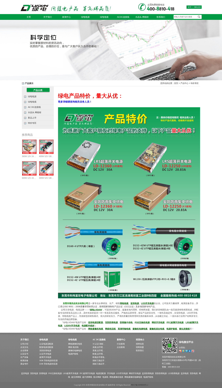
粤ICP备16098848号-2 (139, 385)
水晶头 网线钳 (142, 17)
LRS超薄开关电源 (70, 373)
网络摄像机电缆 (75, 344)
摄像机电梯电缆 (75, 350)
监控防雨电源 (148, 373)
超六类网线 (87, 377)
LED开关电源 (122, 373)
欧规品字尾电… (99, 357)
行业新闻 (121, 344)
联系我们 (161, 17)
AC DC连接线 (34, 107)
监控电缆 (185, 373)
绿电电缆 (104, 17)
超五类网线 (76, 377)
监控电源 (25, 373)
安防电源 (34, 373)
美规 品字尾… (99, 347)
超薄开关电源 (45, 357)
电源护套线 (73, 354)
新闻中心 (66, 17)
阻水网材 (97, 377)
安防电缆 (194, 373)
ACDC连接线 (123, 17)
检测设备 (24, 360)
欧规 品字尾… (99, 354)
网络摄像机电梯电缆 (133, 377)
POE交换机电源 (55, 373)
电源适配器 (101, 373)
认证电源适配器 (46, 344)
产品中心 (184, 83)
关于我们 (47, 17)
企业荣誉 (24, 350)
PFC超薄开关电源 (87, 373)
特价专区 (195, 83)
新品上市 (32, 117)
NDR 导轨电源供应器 (48, 360)
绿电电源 (85, 17)
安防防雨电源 (45, 350)
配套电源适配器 (46, 347)
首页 (176, 83)
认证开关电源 (45, 354)
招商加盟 (140, 347)
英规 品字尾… (99, 350)
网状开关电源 (135, 373)
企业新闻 (121, 347)
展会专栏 (24, 364)
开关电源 (111, 373)
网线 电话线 (73, 347)
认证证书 (24, 354)
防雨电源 (43, 373)
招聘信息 (140, 344)
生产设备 (24, 357)
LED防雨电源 (174, 373)
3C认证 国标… (99, 344)
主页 (29, 17)
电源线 (105, 377)
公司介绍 (24, 344)
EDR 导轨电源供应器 (48, 364)
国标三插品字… (99, 360)
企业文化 (24, 347)
